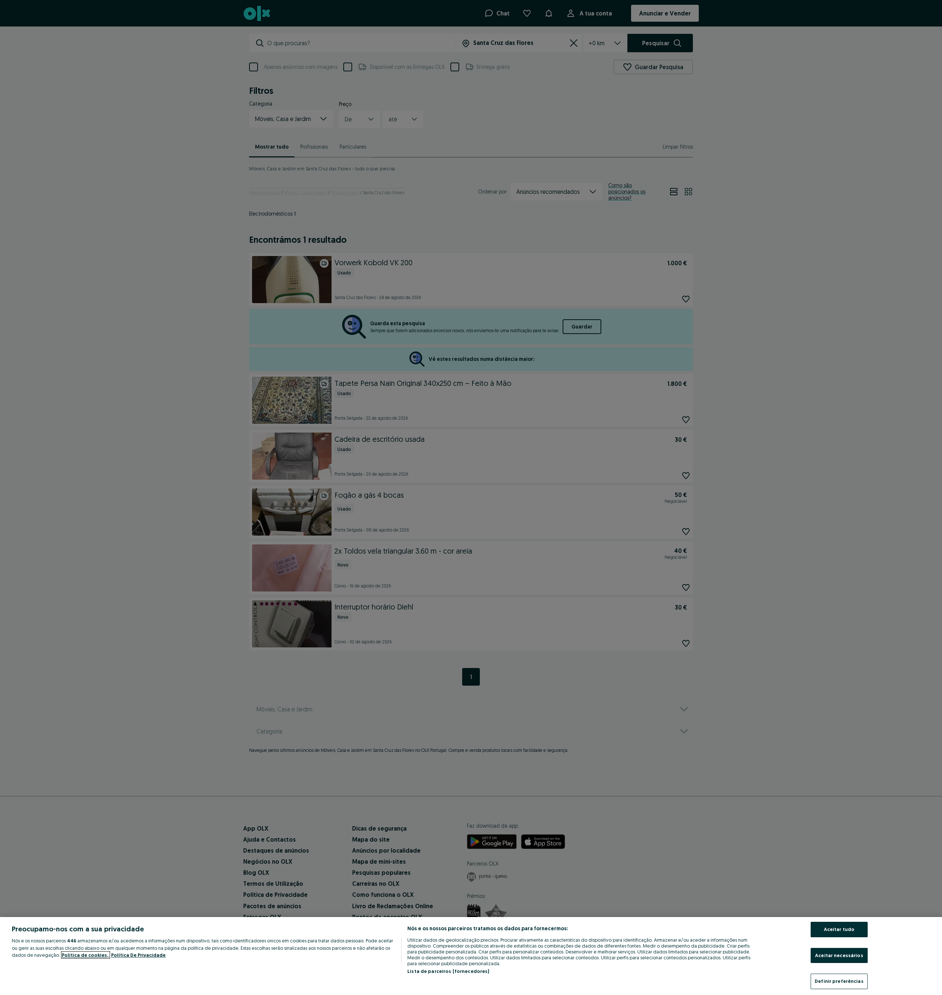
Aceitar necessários (839, 955)
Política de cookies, (85, 955)
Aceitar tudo (839, 929)
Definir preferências (839, 981)
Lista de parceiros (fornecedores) (448, 971)
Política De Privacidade (138, 955)
